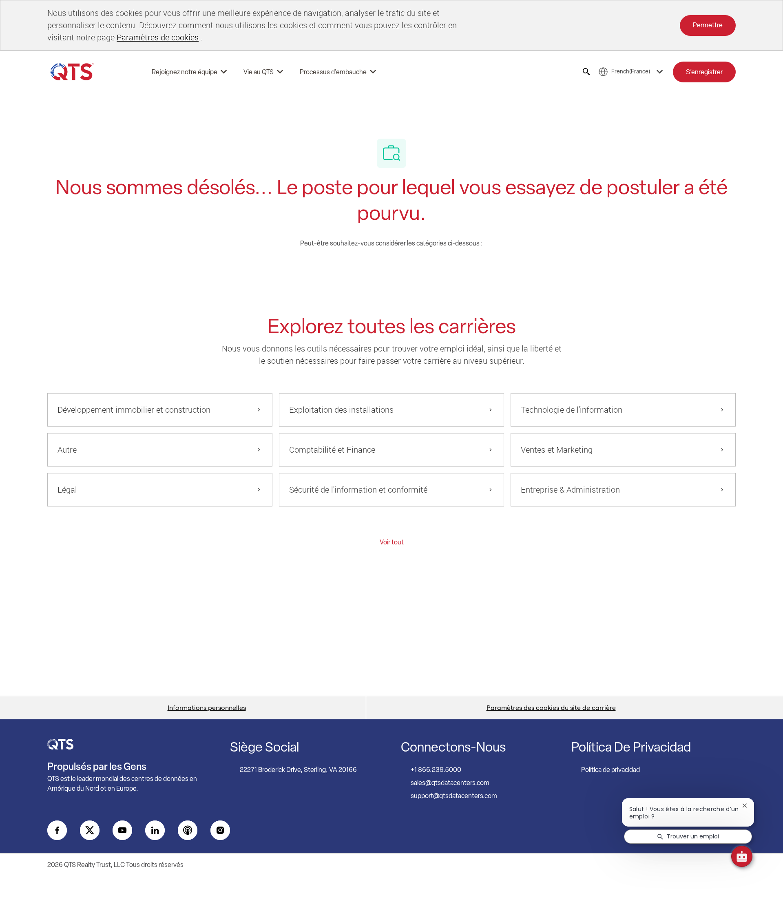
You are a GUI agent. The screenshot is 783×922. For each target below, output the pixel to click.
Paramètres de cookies (158, 37)
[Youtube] (122, 830)
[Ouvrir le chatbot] (741, 856)
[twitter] (90, 830)
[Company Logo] (73, 71)
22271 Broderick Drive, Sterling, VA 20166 (298, 770)
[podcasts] (187, 830)
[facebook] (57, 830)
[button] (704, 72)
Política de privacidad (610, 770)
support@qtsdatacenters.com (454, 796)
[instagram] (220, 830)
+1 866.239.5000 (436, 770)
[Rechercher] (586, 72)
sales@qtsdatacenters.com (450, 783)
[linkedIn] (155, 830)
